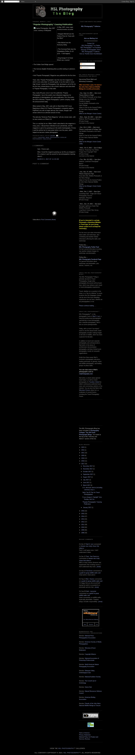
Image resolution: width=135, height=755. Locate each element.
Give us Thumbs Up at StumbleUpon (91, 54)
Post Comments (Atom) (48, 219)
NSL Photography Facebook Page (90, 259)
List (97, 624)
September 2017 (88, 474)
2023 (83, 447)
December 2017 (88, 466)
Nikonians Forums (84, 390)
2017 (83, 463)
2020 (83, 455)
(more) (99, 566)
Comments (85, 67)
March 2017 (87, 485)
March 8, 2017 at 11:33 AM (48, 159)
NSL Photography (66, 748)
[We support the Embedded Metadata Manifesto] (91, 726)
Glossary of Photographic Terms (91, 49)
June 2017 (86, 482)
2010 (83, 527)
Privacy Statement (84, 735)
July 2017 (86, 480)
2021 (83, 453)
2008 (83, 533)
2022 (83, 450)
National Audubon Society (93, 677)
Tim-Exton (89, 571)
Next (85, 624)
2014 (83, 516)
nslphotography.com (86, 374)
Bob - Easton (90, 579)
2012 (83, 522)
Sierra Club (88, 687)
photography (54, 137)
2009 (83, 530)
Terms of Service (84, 733)
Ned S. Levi (96, 316)
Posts (84, 64)
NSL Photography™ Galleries (90, 26)
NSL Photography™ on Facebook (90, 47)
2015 (83, 513)
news (47, 137)
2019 (83, 458)
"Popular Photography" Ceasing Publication (53, 24)
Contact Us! (90, 43)
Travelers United (94, 382)
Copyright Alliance (90, 654)
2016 (83, 511)
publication (47, 138)
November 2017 (88, 469)
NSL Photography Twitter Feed (89, 247)
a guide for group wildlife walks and (89, 573)
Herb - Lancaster (91, 591)
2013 (83, 519)
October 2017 (87, 471)
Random (91, 624)
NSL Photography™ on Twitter (91, 45)
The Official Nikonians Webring (90, 619)
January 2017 (87, 507)
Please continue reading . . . (87, 305)
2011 (83, 524)
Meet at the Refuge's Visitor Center (90, 113)
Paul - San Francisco (92, 556)
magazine (41, 137)
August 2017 (87, 477)
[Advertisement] (89, 412)
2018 (83, 461)
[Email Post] (56, 135)
